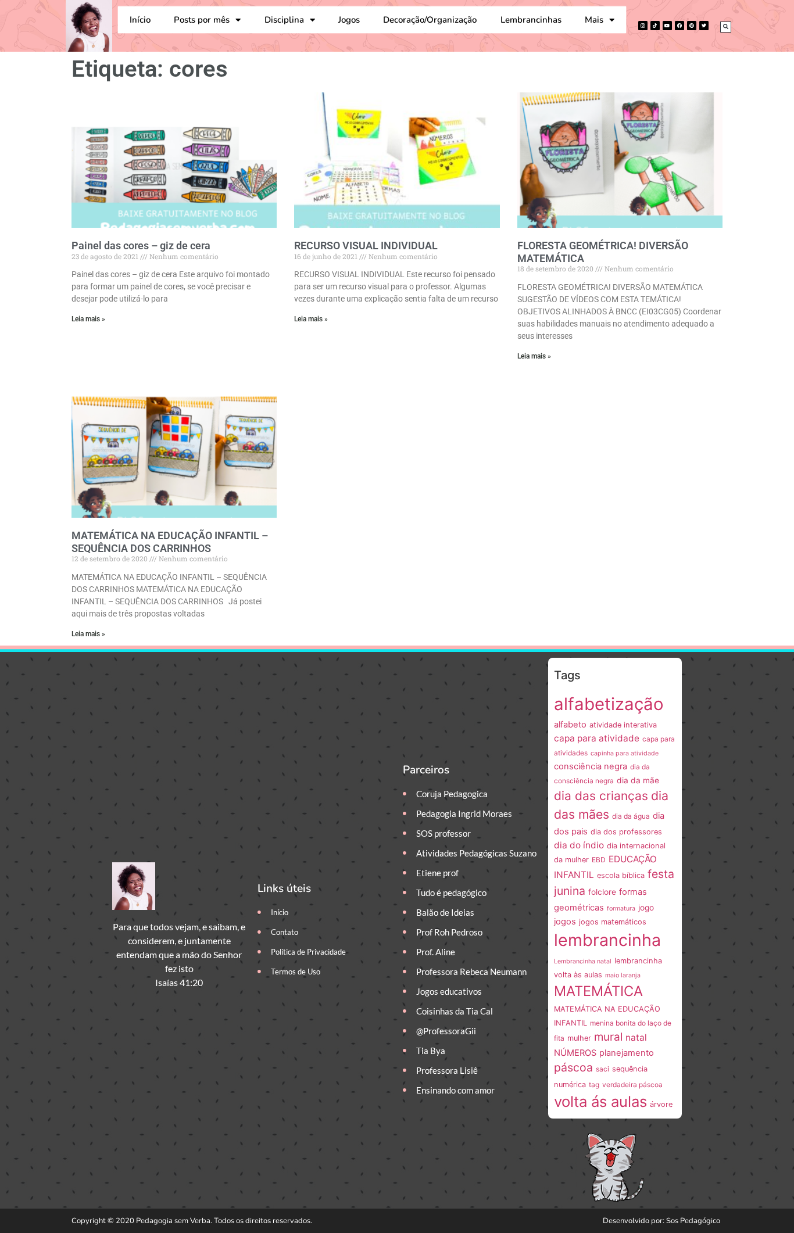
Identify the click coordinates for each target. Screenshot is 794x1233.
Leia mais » (88, 319)
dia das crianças (601, 795)
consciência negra (590, 766)
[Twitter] (704, 25)
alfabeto (570, 724)
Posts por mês (202, 20)
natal (636, 1037)
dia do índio (579, 845)
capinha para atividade (625, 753)
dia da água (631, 816)
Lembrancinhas (530, 20)
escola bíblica (621, 875)
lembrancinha (607, 940)
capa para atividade (596, 738)
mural (608, 1037)
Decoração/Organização (430, 20)
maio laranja (623, 975)
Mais (594, 20)
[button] (725, 27)
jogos (565, 921)
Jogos (349, 20)
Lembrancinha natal (582, 961)
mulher (579, 1038)
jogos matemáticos (612, 921)
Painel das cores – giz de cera (140, 245)
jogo (646, 907)
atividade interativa (623, 725)
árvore (661, 1104)
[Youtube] (667, 25)
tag (594, 1084)
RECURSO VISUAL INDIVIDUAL (366, 245)
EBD (599, 859)
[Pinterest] (691, 25)
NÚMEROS (575, 1053)
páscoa (573, 1067)
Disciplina (284, 20)
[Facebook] (679, 25)
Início (140, 20)
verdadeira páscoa (632, 1084)
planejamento (626, 1053)
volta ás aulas (600, 1101)
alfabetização (609, 704)
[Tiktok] (655, 25)
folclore (602, 892)
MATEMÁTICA (598, 991)
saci (602, 1068)
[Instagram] (643, 25)
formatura (621, 908)
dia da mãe (638, 780)
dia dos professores (626, 831)
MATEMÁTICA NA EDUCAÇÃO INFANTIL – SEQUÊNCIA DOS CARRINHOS (169, 541)
